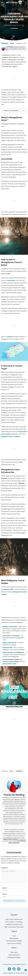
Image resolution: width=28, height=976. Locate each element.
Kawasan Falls (7, 647)
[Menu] (2, 2)
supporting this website (10, 839)
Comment (4, 868)
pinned (10, 337)
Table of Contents (10, 110)
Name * (5, 888)
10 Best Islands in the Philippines (13, 652)
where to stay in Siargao (11, 661)
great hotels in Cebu (9, 664)
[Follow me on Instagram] (18, 969)
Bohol (12, 43)
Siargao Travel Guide (10, 626)
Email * (5, 894)
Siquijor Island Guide (9, 643)
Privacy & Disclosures (9, 973)
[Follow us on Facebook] (9, 969)
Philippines (4, 43)
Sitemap (22, 973)
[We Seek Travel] (14, 2)
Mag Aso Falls (8, 589)
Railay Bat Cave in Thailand (10, 436)
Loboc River (11, 280)
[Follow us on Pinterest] (14, 969)
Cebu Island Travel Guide (11, 636)
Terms (17, 973)
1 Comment (14, 28)
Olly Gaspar (8, 25)
